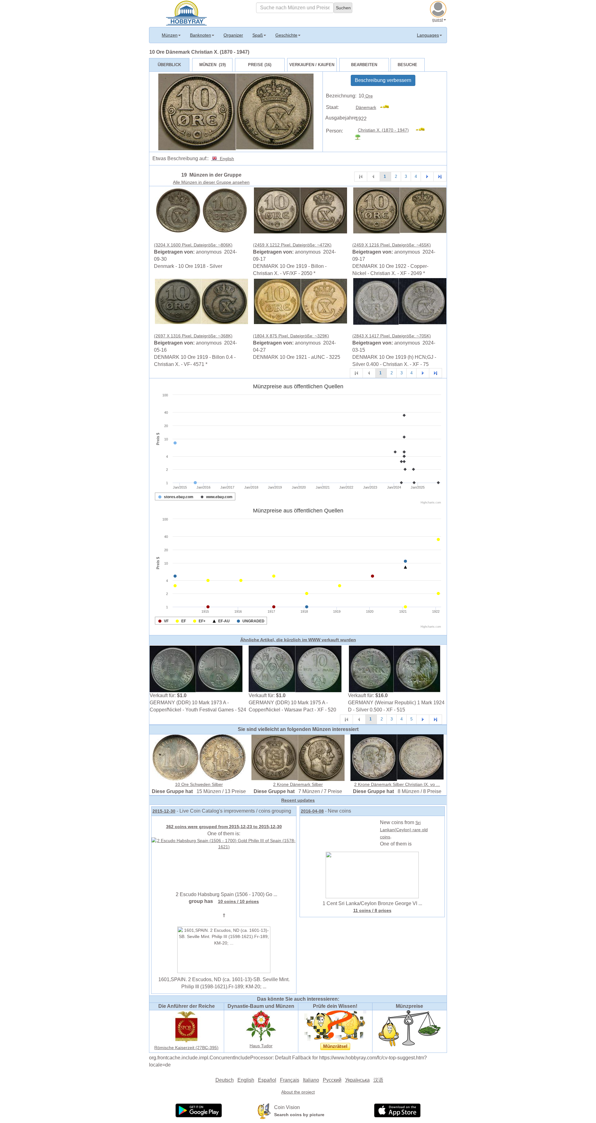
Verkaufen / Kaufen (311, 64)
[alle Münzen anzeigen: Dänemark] (387, 107)
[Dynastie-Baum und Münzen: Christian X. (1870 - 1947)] (360, 137)
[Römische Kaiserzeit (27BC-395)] (186, 1026)
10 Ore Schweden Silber (199, 784)
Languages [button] (428, 35)
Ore (368, 95)
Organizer (233, 35)
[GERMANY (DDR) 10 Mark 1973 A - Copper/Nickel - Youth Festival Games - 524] (196, 668)
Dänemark (366, 107)
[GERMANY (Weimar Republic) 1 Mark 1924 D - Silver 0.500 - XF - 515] (394, 668)
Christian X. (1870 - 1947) (383, 130)
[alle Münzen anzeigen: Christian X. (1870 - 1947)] (423, 130)
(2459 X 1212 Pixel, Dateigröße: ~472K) (292, 244)
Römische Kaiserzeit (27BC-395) (186, 1047)
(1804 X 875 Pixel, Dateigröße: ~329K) (291, 335)
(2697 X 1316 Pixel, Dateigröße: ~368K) (193, 335)
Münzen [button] (170, 35)
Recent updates (298, 800)
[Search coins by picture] (264, 1110)
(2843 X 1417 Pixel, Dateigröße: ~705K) (391, 335)
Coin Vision (287, 1107)
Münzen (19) (212, 64)
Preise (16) (259, 64)
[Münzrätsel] (335, 1025)
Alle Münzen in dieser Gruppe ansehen (211, 182)
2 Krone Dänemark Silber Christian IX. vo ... (397, 784)
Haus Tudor (261, 1045)
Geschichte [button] (286, 35)
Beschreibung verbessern (383, 80)
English (225, 158)
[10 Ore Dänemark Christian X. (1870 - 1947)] (201, 209)
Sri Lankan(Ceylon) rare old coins (404, 829)
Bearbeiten (364, 64)
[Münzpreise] (409, 1028)
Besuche (407, 64)
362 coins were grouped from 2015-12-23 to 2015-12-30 (224, 826)
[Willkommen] (186, 12)
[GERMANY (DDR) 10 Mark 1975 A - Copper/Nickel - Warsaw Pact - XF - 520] (295, 668)
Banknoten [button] (200, 35)
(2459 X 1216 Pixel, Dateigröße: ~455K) (391, 244)
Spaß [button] (257, 35)
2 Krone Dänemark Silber (298, 784)
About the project (298, 1091)
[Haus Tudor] (261, 1025)
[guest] (439, 8)
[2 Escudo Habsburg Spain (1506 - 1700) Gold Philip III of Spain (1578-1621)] (223, 843)
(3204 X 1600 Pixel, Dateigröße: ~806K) (193, 244)
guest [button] (437, 19)
